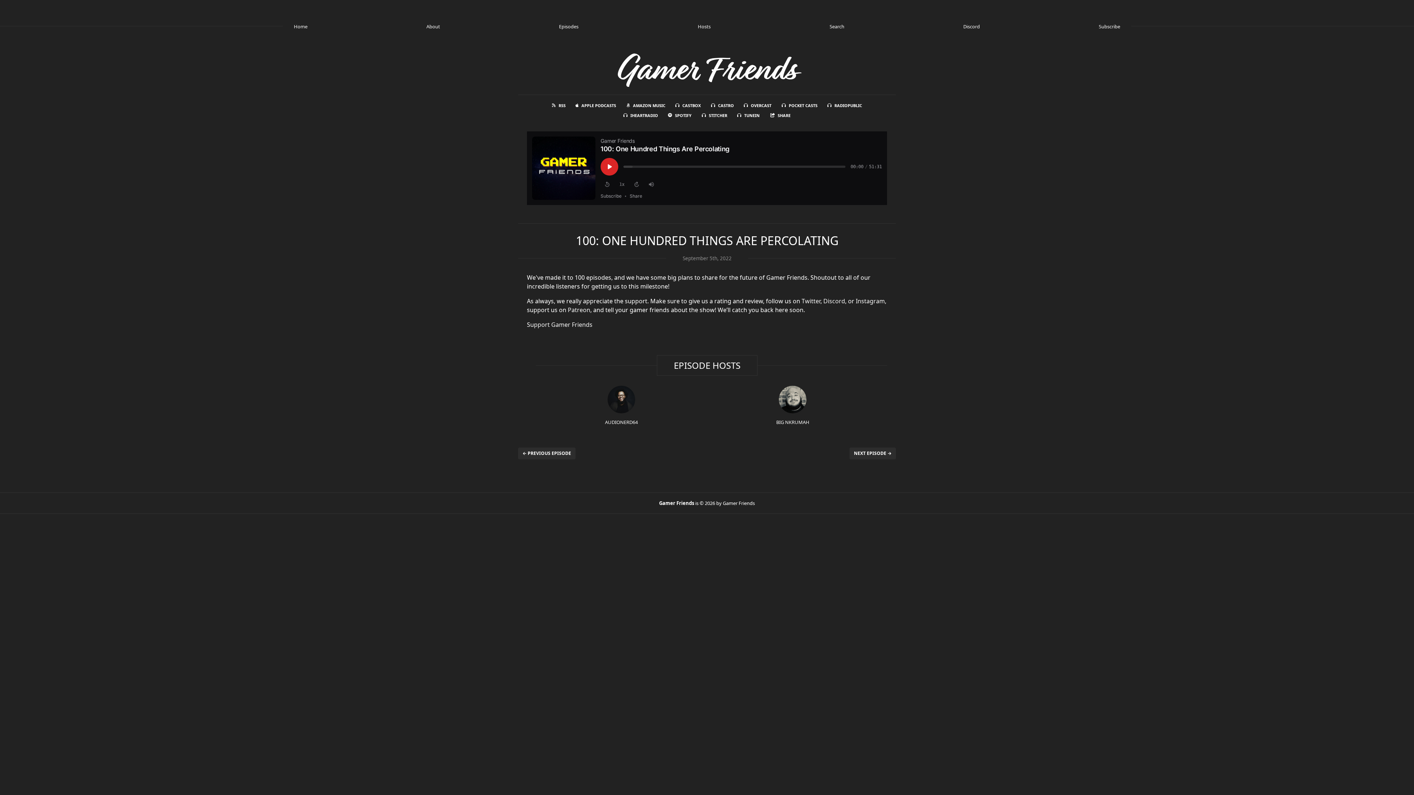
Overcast (761, 105)
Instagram (870, 301)
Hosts (704, 26)
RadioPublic (848, 105)
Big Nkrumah (792, 422)
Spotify (683, 115)
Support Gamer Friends (559, 325)
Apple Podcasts (598, 105)
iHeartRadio (644, 115)
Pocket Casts (803, 105)
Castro (726, 105)
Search (837, 26)
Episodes (568, 26)
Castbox (691, 105)
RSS (562, 105)
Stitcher (718, 115)
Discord (971, 26)
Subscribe (1109, 26)
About (433, 26)
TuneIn (752, 115)
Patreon (579, 310)
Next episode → (872, 453)
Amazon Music (649, 105)
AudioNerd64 (621, 422)
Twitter (811, 301)
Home (300, 26)
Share (784, 115)
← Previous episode (547, 453)
